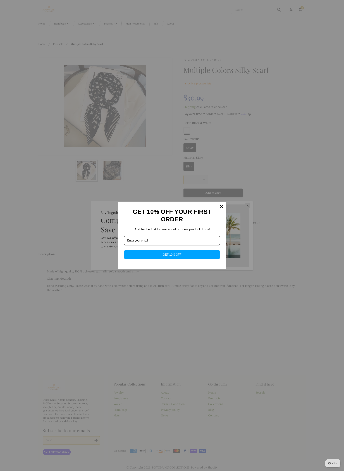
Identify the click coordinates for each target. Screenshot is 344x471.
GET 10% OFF (172, 254)
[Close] (221, 206)
